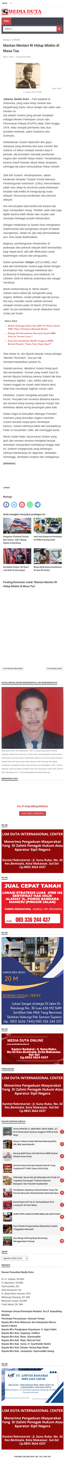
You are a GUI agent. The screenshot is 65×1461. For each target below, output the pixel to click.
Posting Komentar (23, 57)
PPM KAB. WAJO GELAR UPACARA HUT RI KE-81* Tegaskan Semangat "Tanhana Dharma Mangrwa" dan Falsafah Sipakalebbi (36, 1180)
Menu (6, 21)
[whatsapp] (30, 505)
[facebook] (6, 505)
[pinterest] (22, 505)
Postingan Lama (54, 669)
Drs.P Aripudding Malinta (32, 806)
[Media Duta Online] (22, 12)
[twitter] (14, 505)
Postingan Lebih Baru (13, 669)
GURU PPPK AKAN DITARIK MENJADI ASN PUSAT (36, 1214)
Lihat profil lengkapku (32, 814)
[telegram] (38, 505)
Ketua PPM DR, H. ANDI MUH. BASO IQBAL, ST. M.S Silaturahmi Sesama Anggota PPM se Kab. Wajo (35, 1132)
